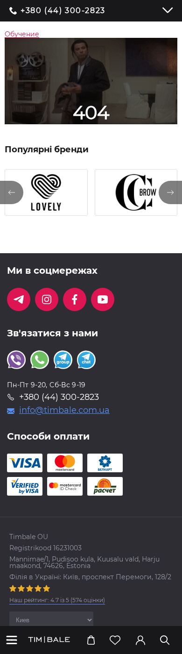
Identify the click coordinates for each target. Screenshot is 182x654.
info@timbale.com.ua (64, 410)
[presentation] (11, 192)
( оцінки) (57, 600)
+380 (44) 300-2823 (63, 10)
